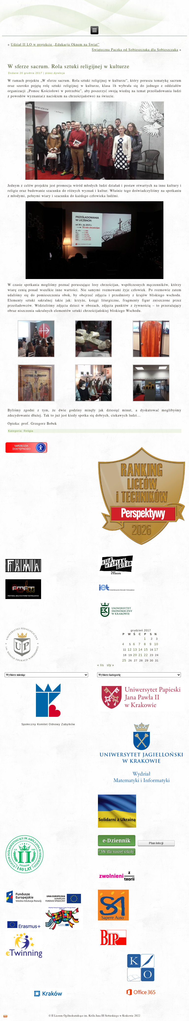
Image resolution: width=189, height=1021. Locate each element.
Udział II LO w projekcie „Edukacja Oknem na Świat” (55, 44)
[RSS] (5, 1016)
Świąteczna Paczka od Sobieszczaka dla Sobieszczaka (135, 49)
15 (146, 649)
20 (135, 655)
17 (156, 649)
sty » (110, 665)
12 (130, 649)
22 (146, 655)
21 (140, 655)
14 (140, 649)
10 (156, 644)
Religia (28, 430)
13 (135, 649)
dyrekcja (59, 73)
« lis (100, 665)
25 (124, 660)
